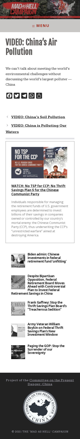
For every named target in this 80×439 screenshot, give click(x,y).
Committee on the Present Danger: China (51, 382)
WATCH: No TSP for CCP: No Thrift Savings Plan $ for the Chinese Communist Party (38, 190)
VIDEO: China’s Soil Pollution (38, 117)
